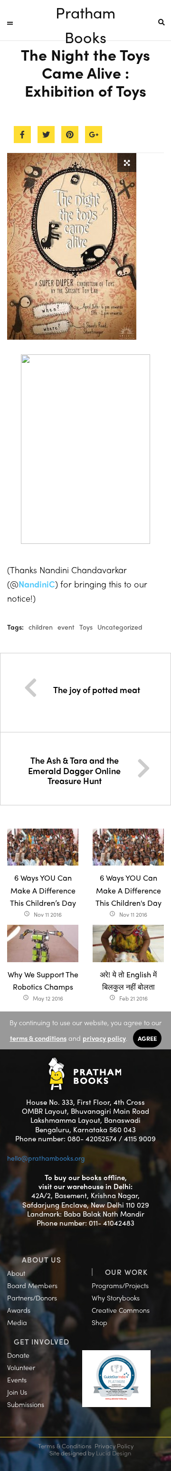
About (16, 1273)
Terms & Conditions (65, 1445)
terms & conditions (38, 1038)
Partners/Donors (32, 1297)
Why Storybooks (116, 1297)
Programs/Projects (120, 1285)
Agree (147, 1038)
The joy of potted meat (96, 689)
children (40, 627)
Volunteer (21, 1367)
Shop (99, 1322)
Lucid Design (113, 1452)
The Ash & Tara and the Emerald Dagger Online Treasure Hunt (74, 770)
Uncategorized (119, 627)
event (66, 627)
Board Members (32, 1285)
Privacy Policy (114, 1445)
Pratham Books (85, 13)
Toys (86, 627)
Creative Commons (121, 1310)
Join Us (17, 1392)
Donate (18, 1355)
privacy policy (104, 1038)
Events (17, 1379)
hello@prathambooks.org (46, 1158)
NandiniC (37, 584)
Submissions (25, 1404)
